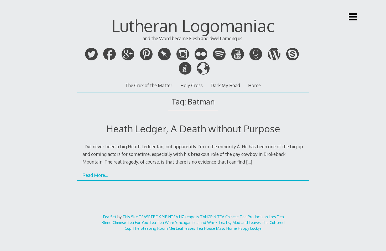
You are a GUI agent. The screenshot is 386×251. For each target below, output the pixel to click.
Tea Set (109, 216)
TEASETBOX (150, 216)
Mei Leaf (176, 228)
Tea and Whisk (204, 222)
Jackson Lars (265, 216)
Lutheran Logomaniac (193, 25)
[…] (249, 162)
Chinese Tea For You (130, 222)
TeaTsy (225, 222)
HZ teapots (189, 216)
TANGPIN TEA (212, 216)
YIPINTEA (170, 216)
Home (254, 85)
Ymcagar (183, 222)
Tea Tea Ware (161, 222)
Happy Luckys (250, 228)
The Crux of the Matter (148, 85)
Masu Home (226, 228)
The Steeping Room (150, 228)
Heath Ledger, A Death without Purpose (193, 128)
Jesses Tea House (199, 228)
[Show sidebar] (353, 17)
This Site (130, 216)
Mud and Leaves (247, 222)
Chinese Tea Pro (239, 216)
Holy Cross (191, 85)
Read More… (95, 175)
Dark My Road (225, 85)
